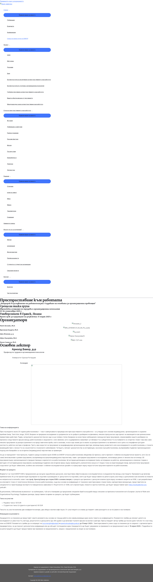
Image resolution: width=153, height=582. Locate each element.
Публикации (11, 20)
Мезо (9, 199)
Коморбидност (12, 158)
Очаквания (10, 217)
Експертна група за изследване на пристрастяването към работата (29, 79)
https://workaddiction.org (137, 485)
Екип (8, 73)
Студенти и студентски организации (19, 264)
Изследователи (12, 252)
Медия (9, 240)
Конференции (11, 32)
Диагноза (10, 164)
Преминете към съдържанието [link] (12, 1)
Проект (6, 45)
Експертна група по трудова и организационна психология (25, 86)
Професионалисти (13, 258)
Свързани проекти (13, 270)
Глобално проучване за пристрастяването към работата (25, 92)
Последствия (11, 151)
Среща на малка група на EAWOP (17, 38)
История (10, 120)
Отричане (10, 186)
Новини (6, 10)
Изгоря (9, 145)
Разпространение (12, 133)
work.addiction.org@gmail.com (42, 576)
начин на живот (12, 192)
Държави (10, 67)
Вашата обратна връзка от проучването (20, 98)
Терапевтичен (11, 211)
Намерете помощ (9, 223)
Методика (10, 61)
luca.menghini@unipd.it (50, 523)
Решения (6, 176)
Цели (8, 55)
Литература (11, 170)
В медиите (10, 26)
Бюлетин (10, 287)
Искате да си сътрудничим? (13, 229)
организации (11, 246)
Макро (9, 205)
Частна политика (12, 293)
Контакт (6, 277)
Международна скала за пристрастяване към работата (25, 104)
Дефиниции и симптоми (14, 127)
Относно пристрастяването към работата (17, 110)
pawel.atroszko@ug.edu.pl (70, 523)
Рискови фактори (12, 139)
